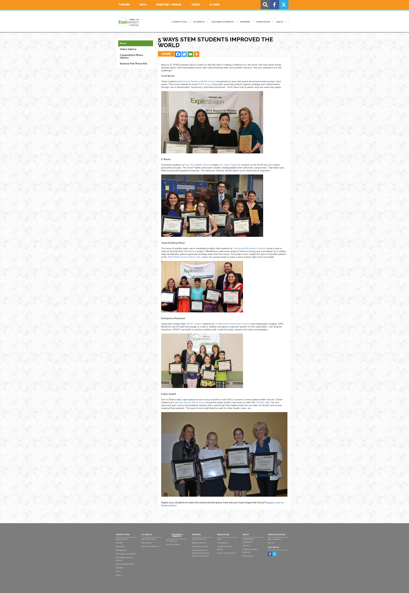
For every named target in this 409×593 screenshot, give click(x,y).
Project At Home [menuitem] (173, 544)
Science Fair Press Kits (133, 63)
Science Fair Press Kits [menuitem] (226, 553)
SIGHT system (193, 323)
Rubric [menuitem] (118, 575)
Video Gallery (128, 49)
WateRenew (190, 251)
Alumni (214, 4)
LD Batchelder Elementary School (232, 323)
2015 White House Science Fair (184, 257)
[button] (189, 22)
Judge (195, 4)
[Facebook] (178, 54)
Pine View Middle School (197, 164)
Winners (245, 22)
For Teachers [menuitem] (171, 541)
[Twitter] (184, 54)
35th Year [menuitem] (246, 545)
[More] (196, 54)
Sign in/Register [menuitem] (274, 539)
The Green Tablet (228, 164)
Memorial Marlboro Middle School (197, 81)
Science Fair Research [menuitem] (150, 546)
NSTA (143, 4)
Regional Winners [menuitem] (199, 543)
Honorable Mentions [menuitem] (200, 546)
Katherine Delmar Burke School (189, 402)
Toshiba (124, 4)
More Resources (276, 535)
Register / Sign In (168, 4)
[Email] (190, 54)
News (123, 43)
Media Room (263, 22)
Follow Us (273, 547)
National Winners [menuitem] (199, 539)
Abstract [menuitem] (119, 543)
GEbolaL (260, 402)
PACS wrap (204, 84)
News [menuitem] (219, 539)
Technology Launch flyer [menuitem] (126, 554)
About (280, 22)
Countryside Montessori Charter (249, 248)
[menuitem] (270, 554)
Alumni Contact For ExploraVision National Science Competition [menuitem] (201, 553)
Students (198, 22)
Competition (179, 22)
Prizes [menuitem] (118, 571)
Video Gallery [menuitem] (222, 543)
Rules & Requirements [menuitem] (125, 564)
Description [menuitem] (120, 546)
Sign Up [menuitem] (271, 543)
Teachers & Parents (222, 22)
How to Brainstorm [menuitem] (148, 539)
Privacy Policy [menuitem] (248, 556)
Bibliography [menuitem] (121, 550)
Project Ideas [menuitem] (146, 543)
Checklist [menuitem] (119, 568)
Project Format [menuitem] (121, 539)
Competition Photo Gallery (131, 56)
